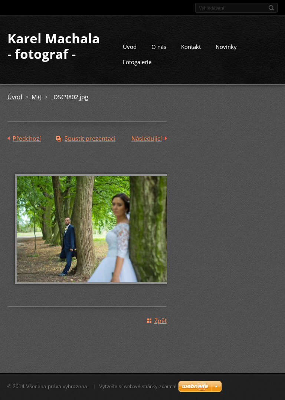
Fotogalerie (137, 62)
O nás (158, 46)
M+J (37, 97)
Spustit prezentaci (90, 138)
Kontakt (191, 46)
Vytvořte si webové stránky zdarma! (138, 386)
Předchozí (27, 138)
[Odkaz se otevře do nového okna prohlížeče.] (96, 289)
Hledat (271, 8)
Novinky (226, 46)
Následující (146, 138)
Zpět (160, 321)
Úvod (130, 46)
